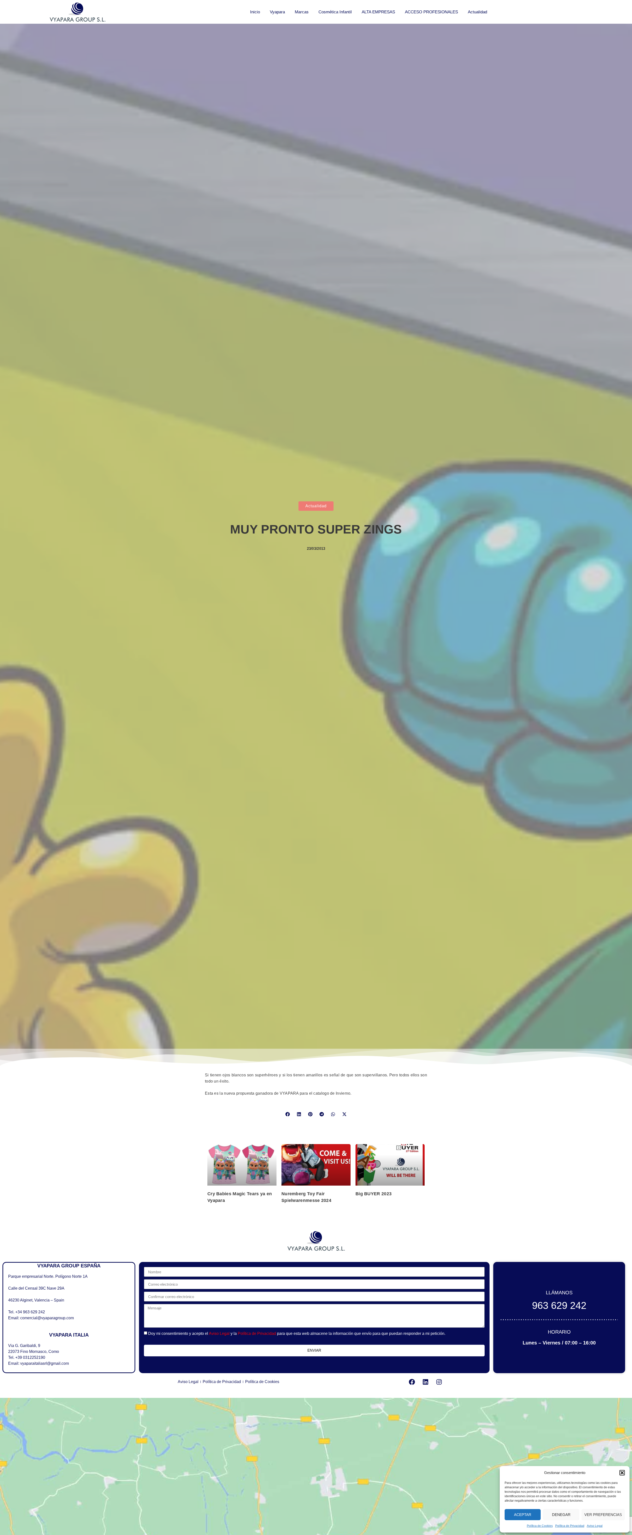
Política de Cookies (540, 1526)
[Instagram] (439, 1382)
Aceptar (522, 1515)
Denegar (561, 1515)
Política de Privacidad (569, 1526)
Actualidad (477, 12)
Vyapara (277, 12)
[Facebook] (412, 1382)
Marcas (302, 12)
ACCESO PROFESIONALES (431, 12)
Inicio (255, 12)
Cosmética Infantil (335, 12)
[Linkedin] (425, 1382)
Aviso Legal (595, 1526)
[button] (622, 1472)
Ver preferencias (603, 1515)
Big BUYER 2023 (374, 1193)
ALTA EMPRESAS (378, 12)
